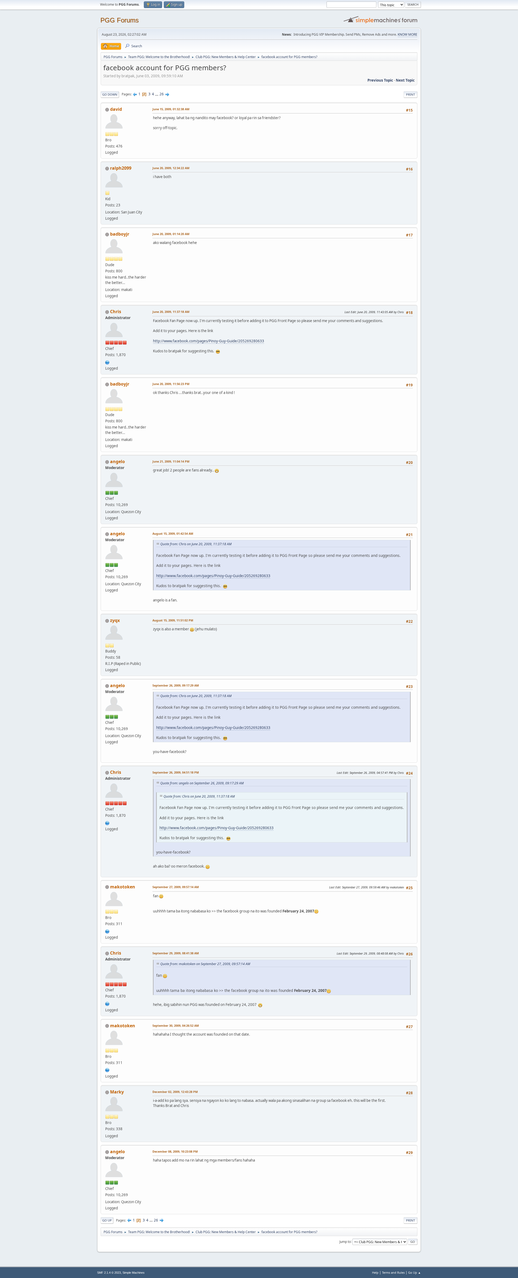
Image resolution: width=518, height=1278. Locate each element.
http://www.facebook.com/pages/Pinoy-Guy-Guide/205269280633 (208, 341)
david (116, 109)
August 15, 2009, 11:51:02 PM (172, 620)
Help (375, 1272)
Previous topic (380, 80)
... (157, 94)
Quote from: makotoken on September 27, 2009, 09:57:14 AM (205, 964)
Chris (115, 312)
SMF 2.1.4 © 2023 (109, 1272)
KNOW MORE (407, 34)
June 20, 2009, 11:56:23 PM (170, 384)
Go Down (109, 94)
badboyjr (119, 234)
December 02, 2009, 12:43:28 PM (175, 1092)
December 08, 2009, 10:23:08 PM (175, 1151)
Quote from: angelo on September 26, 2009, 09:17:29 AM (202, 783)
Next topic (405, 80)
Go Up (107, 1220)
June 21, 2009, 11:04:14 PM (170, 461)
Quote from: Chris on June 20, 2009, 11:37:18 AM (195, 544)
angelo (117, 461)
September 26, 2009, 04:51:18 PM (175, 772)
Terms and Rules (393, 1272)
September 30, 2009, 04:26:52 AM (175, 1025)
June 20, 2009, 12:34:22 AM (170, 168)
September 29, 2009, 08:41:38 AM (175, 953)
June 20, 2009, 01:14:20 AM (170, 234)
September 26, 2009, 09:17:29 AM (175, 685)
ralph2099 (120, 168)
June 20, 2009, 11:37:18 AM (170, 312)
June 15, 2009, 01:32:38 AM (170, 109)
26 (161, 94)
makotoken (122, 887)
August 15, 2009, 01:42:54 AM (172, 533)
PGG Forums (119, 20)
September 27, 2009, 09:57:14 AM (175, 887)
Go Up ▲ (414, 1272)
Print (410, 94)
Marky (117, 1092)
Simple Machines (133, 1272)
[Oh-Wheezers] (107, 930)
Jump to (345, 1241)
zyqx (115, 620)
